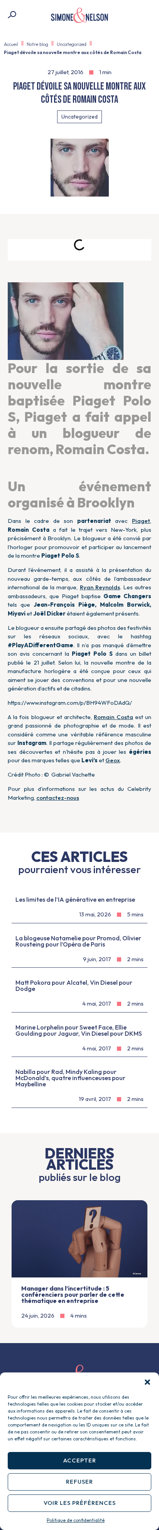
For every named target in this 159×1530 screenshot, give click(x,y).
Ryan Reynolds (100, 587)
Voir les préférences (80, 1502)
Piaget (141, 520)
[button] (147, 1382)
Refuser (79, 1481)
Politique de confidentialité (76, 1520)
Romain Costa (113, 717)
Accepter (79, 1460)
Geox (112, 760)
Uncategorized (71, 44)
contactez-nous (57, 797)
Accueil (11, 44)
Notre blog (37, 44)
